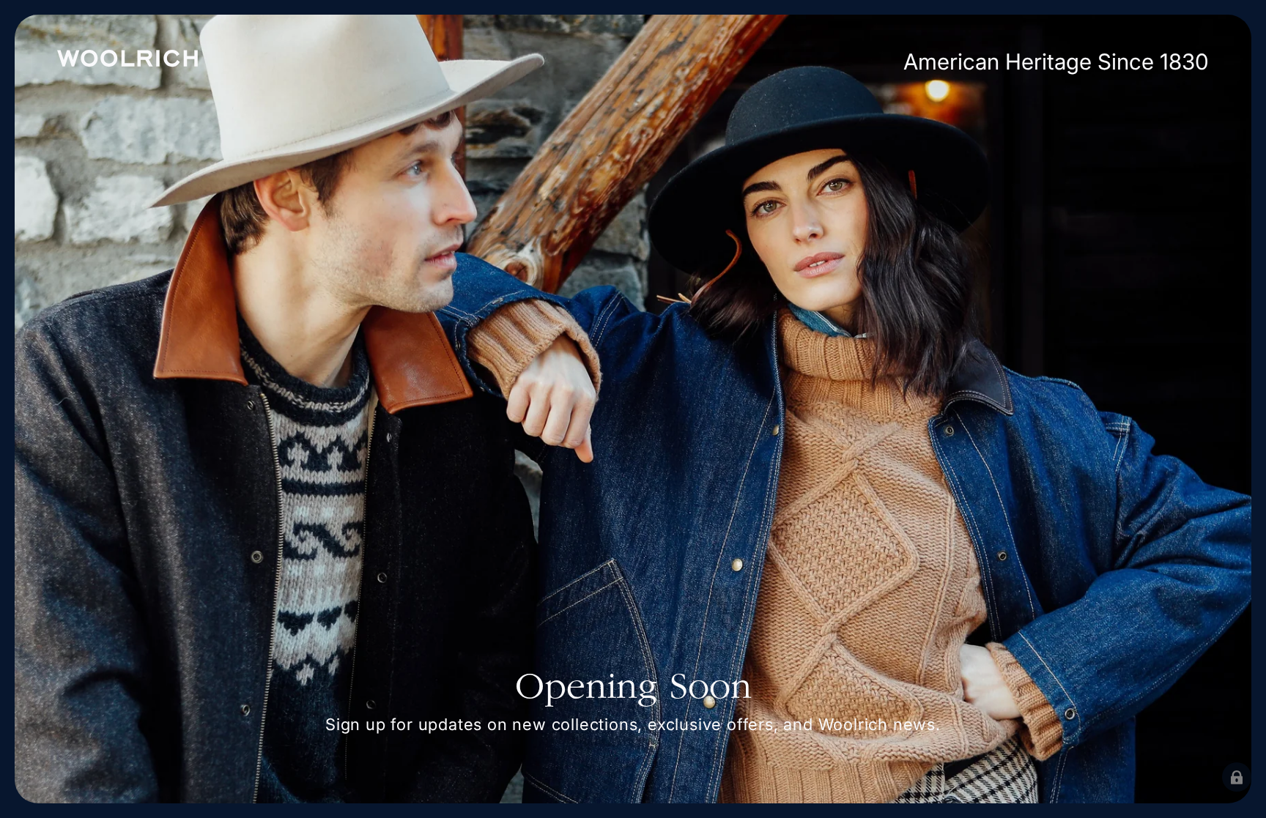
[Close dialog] (821, 200)
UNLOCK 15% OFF (779, 621)
